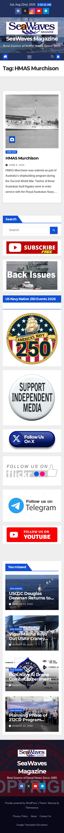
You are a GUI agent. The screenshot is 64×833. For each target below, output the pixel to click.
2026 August (16, 589)
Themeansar (31, 807)
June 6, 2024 (17, 165)
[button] (52, 56)
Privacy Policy (20, 816)
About (34, 816)
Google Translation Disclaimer (32, 825)
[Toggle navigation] (29, 56)
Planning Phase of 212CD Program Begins (28, 720)
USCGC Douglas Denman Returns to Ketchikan (29, 598)
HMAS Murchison (22, 158)
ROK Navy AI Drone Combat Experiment (30, 677)
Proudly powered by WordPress (21, 803)
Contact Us (45, 816)
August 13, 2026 (22, 604)
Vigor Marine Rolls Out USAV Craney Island (28, 638)
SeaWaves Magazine (32, 38)
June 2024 (11, 152)
